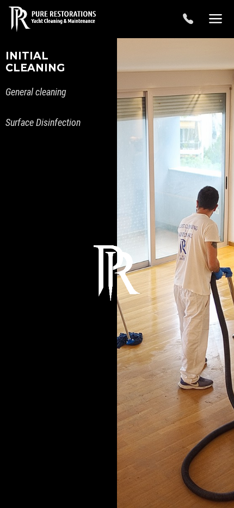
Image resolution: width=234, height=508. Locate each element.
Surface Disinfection (43, 122)
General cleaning (35, 92)
